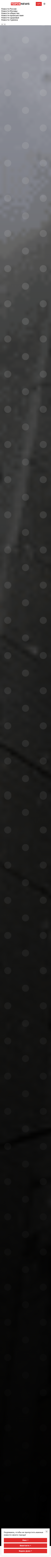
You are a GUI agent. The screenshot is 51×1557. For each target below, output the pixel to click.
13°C (39, 4)
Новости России (8, 9)
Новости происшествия (12, 15)
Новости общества (10, 13)
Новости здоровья (10, 18)
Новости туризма (9, 20)
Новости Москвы (9, 11)
